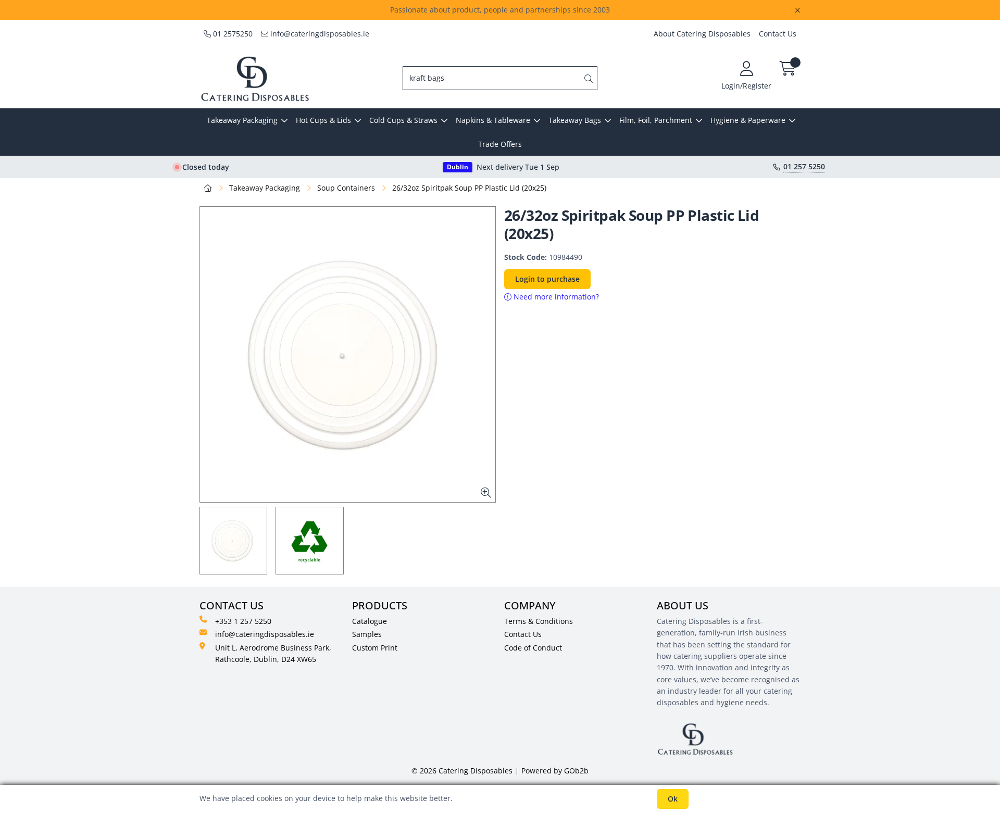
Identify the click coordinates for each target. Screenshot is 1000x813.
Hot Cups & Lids (323, 120)
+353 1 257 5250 (243, 621)
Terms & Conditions (538, 621)
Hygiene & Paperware (747, 120)
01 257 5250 (804, 166)
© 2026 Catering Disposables (461, 771)
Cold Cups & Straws (403, 120)
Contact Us (777, 34)
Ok (673, 799)
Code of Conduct (533, 648)
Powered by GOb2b (555, 771)
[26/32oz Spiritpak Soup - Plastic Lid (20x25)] (347, 354)
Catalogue (369, 621)
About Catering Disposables (702, 34)
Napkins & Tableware (493, 120)
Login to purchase (547, 279)
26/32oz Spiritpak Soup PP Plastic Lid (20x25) (469, 188)
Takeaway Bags (574, 120)
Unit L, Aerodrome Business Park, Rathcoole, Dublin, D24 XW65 (273, 653)
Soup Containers (346, 188)
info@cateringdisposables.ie (318, 34)
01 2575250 (232, 34)
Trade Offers (500, 144)
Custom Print (374, 648)
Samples (367, 634)
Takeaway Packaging (242, 120)
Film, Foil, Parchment (655, 120)
